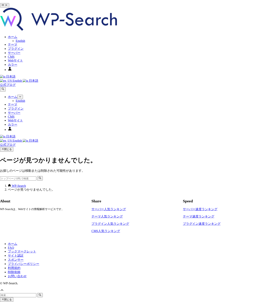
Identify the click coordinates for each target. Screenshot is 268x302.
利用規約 (14, 268)
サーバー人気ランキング (108, 209)
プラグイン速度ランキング (202, 223)
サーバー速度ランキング (200, 209)
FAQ (11, 247)
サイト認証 (16, 255)
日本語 (10, 76)
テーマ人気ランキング (107, 216)
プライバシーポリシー (23, 263)
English (17, 80)
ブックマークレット (22, 251)
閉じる (8, 149)
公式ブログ (8, 84)
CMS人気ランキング (105, 231)
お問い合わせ (17, 276)
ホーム (12, 243)
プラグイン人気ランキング (110, 223)
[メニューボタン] (4, 5)
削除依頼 (14, 272)
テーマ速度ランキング (198, 216)
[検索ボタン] (3, 89)
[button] (134, 290)
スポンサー (16, 259)
